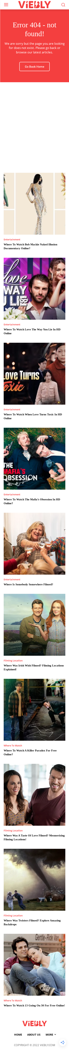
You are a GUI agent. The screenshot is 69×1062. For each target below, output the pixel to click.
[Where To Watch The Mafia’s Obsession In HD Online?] (34, 459)
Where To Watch (13, 745)
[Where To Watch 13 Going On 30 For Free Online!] (34, 965)
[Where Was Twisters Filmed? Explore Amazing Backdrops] (34, 880)
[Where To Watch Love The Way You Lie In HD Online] (34, 289)
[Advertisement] (34, 128)
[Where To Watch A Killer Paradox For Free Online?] (34, 710)
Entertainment (12, 239)
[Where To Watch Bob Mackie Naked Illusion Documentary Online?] (34, 204)
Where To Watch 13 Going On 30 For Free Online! (34, 1005)
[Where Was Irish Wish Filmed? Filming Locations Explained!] (34, 625)
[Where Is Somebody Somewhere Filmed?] (34, 544)
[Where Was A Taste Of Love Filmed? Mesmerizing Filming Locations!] (34, 795)
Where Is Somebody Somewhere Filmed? (28, 584)
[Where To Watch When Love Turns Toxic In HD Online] (34, 374)
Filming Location (13, 660)
